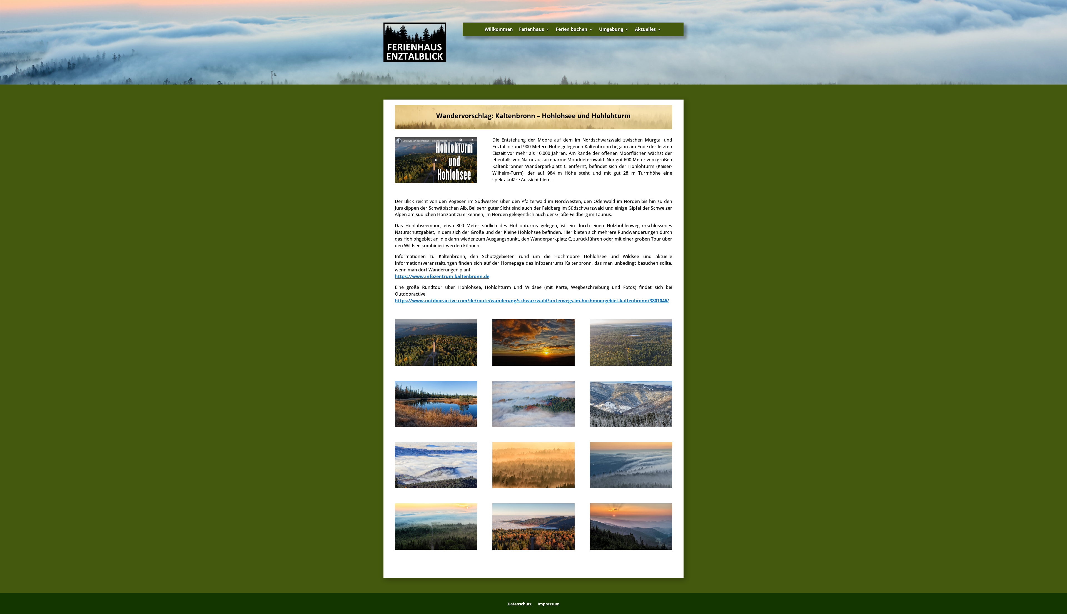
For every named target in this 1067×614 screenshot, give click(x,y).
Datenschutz (520, 604)
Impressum (549, 604)
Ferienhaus (531, 29)
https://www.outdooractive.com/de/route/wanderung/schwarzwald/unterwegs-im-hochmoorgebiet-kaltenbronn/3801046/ (532, 301)
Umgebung (611, 29)
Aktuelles (645, 29)
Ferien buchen (571, 29)
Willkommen (499, 29)
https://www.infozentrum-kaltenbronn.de (442, 276)
